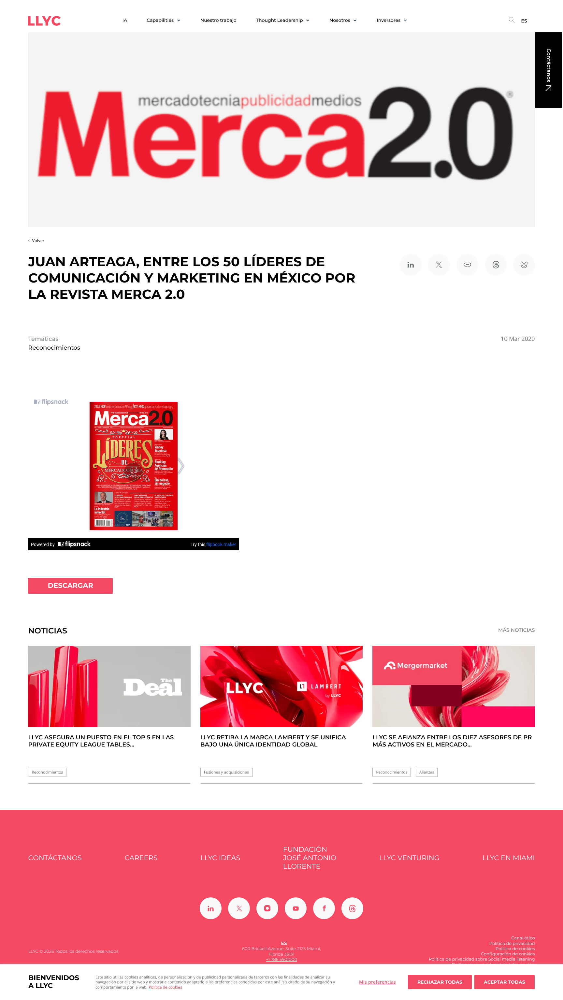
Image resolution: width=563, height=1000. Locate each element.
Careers (141, 858)
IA (125, 20)
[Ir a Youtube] (296, 908)
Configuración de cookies (508, 954)
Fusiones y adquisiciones (226, 772)
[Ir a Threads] (352, 908)
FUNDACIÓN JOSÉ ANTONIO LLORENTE (309, 858)
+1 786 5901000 (281, 959)
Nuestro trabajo (218, 20)
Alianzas (426, 772)
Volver (38, 240)
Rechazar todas (439, 982)
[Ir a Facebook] (324, 908)
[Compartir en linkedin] (411, 265)
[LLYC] (44, 21)
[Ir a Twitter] (239, 908)
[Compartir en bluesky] (524, 265)
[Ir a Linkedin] (211, 908)
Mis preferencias (377, 982)
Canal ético (523, 938)
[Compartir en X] (439, 265)
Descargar (70, 586)
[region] (281, 982)
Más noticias (516, 630)
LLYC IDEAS (220, 858)
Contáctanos (548, 65)
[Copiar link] (467, 265)
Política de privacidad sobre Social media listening (482, 959)
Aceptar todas (504, 982)
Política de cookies (165, 987)
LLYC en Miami (509, 858)
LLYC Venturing (409, 858)
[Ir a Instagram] (267, 908)
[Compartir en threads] (496, 265)
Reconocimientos (47, 772)
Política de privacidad (512, 943)
